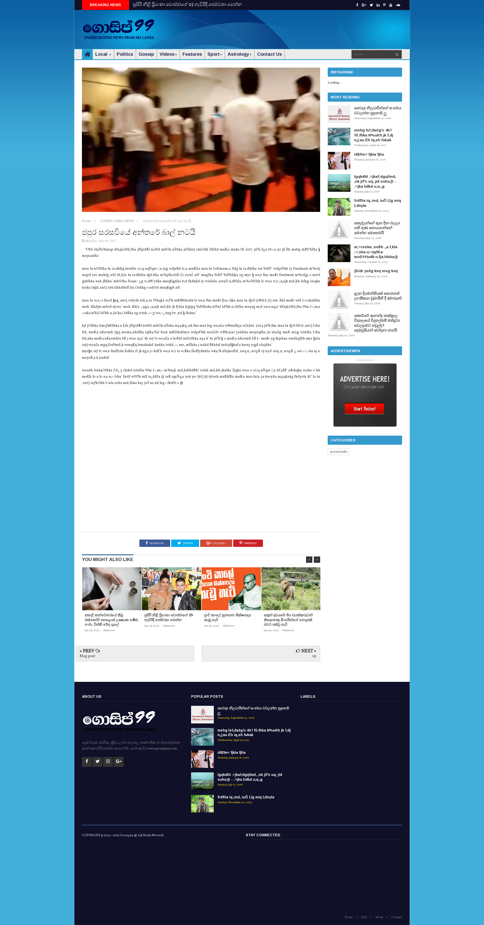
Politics (125, 54)
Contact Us (269, 54)
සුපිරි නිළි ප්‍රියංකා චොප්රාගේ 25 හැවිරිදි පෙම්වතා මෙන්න (187, 5)
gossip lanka (338, 452)
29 (314, 656)
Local (102, 54)
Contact (396, 917)
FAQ (364, 917)
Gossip (146, 54)
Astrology (238, 54)
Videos (167, 54)
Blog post (87, 656)
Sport (213, 54)
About (379, 917)
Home (87, 221)
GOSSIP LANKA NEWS (117, 221)
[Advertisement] (310, 25)
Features (192, 54)
